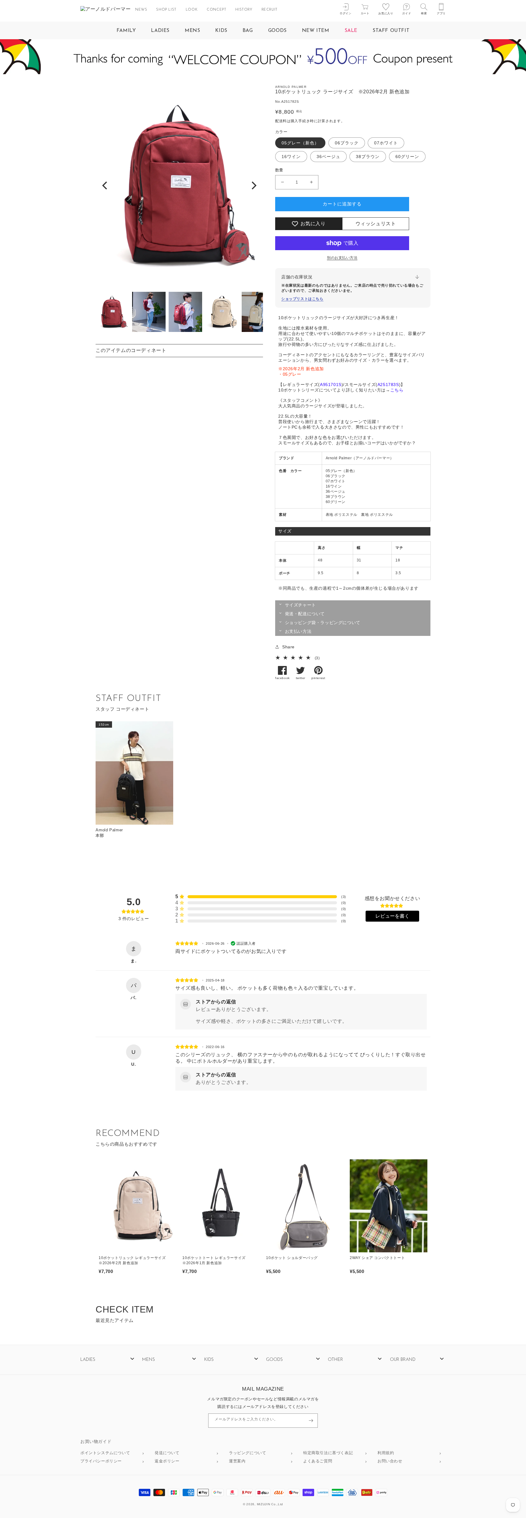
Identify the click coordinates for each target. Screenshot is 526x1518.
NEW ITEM (315, 30)
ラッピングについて (247, 1453)
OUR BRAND (403, 1360)
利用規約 (385, 1453)
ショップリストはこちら (302, 298)
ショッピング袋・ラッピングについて (322, 622)
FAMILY (126, 30)
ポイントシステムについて (105, 1453)
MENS (192, 30)
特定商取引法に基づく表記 (328, 1453)
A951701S (331, 384)
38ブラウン (368, 156)
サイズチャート (300, 604)
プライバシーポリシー (101, 1461)
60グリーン (407, 156)
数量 (279, 170)
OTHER (335, 1360)
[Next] (253, 185)
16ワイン (291, 156)
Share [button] (288, 646)
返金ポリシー (167, 1461)
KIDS (221, 30)
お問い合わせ (389, 1461)
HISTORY (243, 10)
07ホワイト (386, 142)
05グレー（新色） (300, 142)
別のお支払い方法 (342, 258)
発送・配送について (305, 613)
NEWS (141, 10)
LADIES (160, 30)
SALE (351, 30)
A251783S (388, 384)
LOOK (192, 10)
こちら (397, 390)
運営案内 (237, 1461)
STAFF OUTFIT (391, 30)
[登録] (310, 1420)
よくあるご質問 (317, 1461)
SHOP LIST (166, 10)
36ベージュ (328, 156)
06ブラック (347, 142)
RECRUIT (269, 10)
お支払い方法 (298, 631)
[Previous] (105, 185)
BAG (248, 30)
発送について (167, 1453)
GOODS (277, 30)
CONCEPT (216, 10)
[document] (179, 185)
